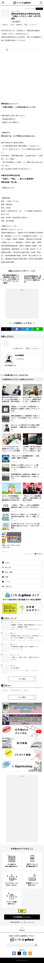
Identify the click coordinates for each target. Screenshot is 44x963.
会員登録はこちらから (23, 917)
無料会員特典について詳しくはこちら (22, 922)
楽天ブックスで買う (10, 122)
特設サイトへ (7, 187)
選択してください (32, 348)
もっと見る (22, 679)
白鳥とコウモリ (15, 11)
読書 (6, 577)
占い (26, 690)
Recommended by (29, 553)
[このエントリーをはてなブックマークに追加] (24, 954)
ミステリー (33, 24)
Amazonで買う (8, 119)
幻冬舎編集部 (19, 355)
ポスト (40, 8)
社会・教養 (8, 572)
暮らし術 (8, 567)
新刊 (26, 24)
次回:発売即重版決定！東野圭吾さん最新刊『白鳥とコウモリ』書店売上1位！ (32, 279)
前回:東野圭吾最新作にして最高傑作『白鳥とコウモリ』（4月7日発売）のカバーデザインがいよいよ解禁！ (11, 279)
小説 (12, 24)
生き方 (7, 562)
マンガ (7, 582)
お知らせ (5, 24)
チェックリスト (16, 690)
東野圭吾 (19, 24)
